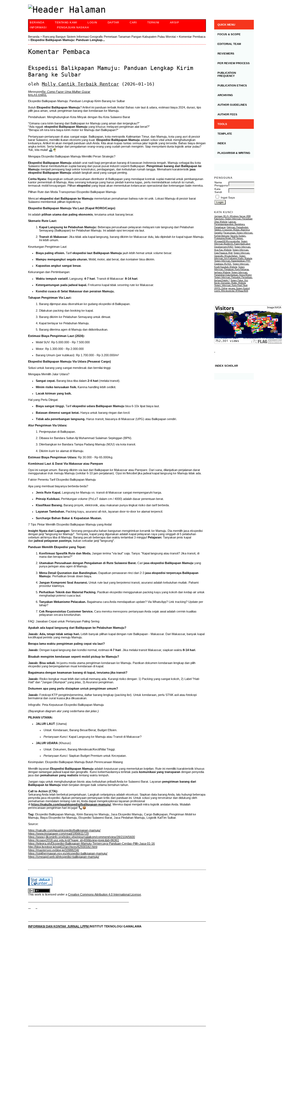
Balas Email (37, 94)
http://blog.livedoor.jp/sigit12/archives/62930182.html (62, 846)
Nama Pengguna (221, 184)
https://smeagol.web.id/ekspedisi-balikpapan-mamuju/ (63, 856)
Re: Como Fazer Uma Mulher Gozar (66, 91)
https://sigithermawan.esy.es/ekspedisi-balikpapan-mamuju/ (67, 853)
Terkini (153, 22)
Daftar (113, 22)
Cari (133, 22)
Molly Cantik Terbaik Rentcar (80, 84)
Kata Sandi (218, 190)
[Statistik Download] (214, 350)
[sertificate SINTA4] (234, 167)
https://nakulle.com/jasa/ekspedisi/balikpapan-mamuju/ (71, 804)
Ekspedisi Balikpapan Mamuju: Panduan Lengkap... (68, 40)
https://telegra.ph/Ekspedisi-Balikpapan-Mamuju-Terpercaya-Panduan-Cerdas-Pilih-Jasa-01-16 (91, 843)
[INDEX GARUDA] (36, 907)
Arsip (174, 22)
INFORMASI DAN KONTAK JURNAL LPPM (58, 926)
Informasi (38, 27)
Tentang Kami (66, 22)
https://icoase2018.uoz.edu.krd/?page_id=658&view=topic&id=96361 (73, 840)
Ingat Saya (228, 197)
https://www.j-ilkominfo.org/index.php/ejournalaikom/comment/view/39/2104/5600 (81, 837)
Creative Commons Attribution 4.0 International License (104, 894)
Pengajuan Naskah (73, 27)
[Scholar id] (29, 907)
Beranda (37, 22)
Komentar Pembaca (192, 36)
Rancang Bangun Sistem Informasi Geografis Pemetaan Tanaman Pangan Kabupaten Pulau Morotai (109, 36)
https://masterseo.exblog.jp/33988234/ (53, 850)
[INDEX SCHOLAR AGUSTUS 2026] (234, 376)
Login (92, 22)
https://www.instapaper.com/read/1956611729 (58, 833)
